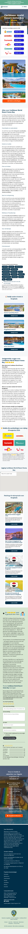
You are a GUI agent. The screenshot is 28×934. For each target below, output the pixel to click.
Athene (5, 884)
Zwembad (9, 279)
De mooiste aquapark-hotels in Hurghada (13, 568)
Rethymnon (6, 876)
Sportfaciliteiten (6, 276)
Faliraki (5, 880)
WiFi (4, 279)
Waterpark (14, 276)
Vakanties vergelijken (6, 918)
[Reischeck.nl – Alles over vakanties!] (4, 6)
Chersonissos (7, 878)
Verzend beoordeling (9, 738)
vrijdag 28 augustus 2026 (16, 903)
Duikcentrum (14, 271)
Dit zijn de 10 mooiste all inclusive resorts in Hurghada (13, 593)
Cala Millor (6, 882)
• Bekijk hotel (14, 315)
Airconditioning (6, 269)
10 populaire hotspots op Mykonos (12, 860)
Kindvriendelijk (6, 274)
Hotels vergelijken (15, 918)
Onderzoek (15, 922)
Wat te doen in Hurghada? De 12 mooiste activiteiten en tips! (13, 541)
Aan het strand (18, 266)
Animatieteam (6, 271)
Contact (5, 922)
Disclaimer (11, 923)
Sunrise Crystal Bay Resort (11, 312)
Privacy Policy (16, 923)
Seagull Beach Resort (10, 329)
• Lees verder (14, 524)
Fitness (20, 271)
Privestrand (14, 274)
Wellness (21, 276)
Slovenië (6, 886)
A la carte (11, 266)
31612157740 (13, 897)
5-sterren (5, 266)
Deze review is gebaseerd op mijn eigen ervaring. (15, 734)
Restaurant (21, 274)
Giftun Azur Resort (9, 346)
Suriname (6, 874)
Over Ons (10, 922)
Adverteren (21, 922)
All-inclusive (14, 269)
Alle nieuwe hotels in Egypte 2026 (13, 515)
